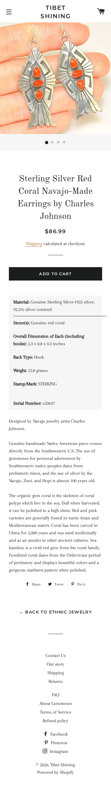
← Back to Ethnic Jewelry (55, 612)
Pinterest (58, 742)
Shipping (34, 243)
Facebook (58, 734)
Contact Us (56, 655)
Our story (55, 664)
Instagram (58, 751)
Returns (56, 681)
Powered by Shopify (55, 772)
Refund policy (55, 720)
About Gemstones (55, 703)
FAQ (55, 694)
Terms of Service (55, 712)
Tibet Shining (56, 12)
